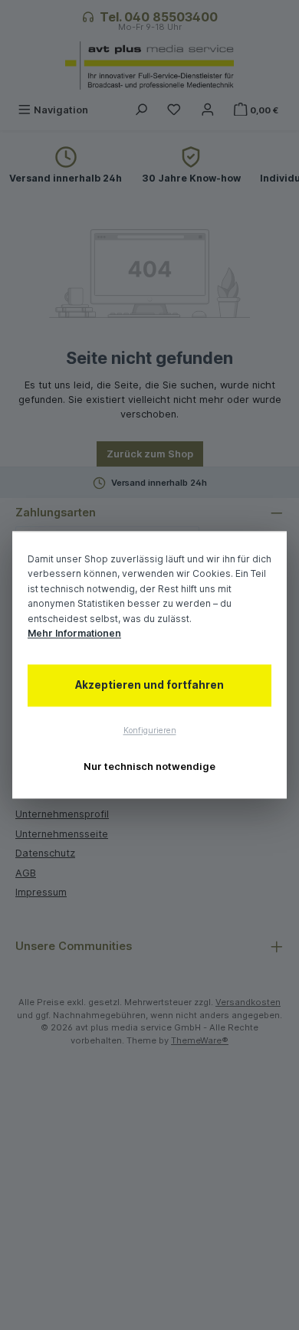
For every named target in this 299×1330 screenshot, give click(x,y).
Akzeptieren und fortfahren (149, 685)
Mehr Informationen (74, 634)
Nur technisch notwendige (149, 766)
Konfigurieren (149, 730)
